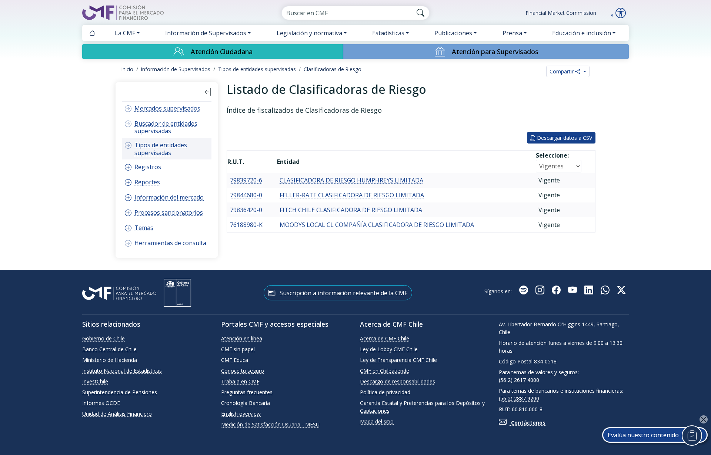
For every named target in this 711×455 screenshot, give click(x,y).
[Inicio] (92, 33)
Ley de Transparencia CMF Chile (398, 359)
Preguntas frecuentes (247, 392)
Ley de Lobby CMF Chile (389, 349)
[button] (208, 92)
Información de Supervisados (175, 69)
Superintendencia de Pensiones (119, 392)
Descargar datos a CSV (563, 137)
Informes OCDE (101, 402)
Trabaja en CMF (240, 381)
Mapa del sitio (377, 421)
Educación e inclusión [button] (581, 33)
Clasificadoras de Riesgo (332, 69)
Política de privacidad (385, 392)
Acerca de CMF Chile (384, 338)
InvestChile (95, 381)
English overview (241, 413)
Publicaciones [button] (453, 33)
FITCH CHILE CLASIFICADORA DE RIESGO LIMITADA (351, 210)
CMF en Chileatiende (384, 370)
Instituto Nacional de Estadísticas (122, 370)
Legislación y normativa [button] (309, 33)
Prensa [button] (512, 33)
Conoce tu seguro (242, 370)
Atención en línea (241, 338)
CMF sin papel (238, 349)
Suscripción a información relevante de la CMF (342, 293)
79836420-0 (246, 210)
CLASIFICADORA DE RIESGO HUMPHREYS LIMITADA (351, 180)
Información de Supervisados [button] (205, 33)
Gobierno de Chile (103, 338)
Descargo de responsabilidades (397, 381)
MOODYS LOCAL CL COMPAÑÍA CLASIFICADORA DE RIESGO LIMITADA (377, 225)
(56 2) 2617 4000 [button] (519, 379)
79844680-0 (246, 195)
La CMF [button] (125, 33)
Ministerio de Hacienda (109, 359)
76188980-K (246, 225)
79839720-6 (246, 180)
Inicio (127, 69)
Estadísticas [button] (388, 33)
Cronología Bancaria (245, 402)
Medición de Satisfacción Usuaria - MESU (270, 424)
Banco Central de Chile (109, 349)
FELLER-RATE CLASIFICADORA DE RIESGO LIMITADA (352, 195)
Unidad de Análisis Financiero (117, 413)
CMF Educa (234, 359)
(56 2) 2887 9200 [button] (519, 398)
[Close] (704, 419)
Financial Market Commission (560, 12)
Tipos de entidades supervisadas (257, 69)
